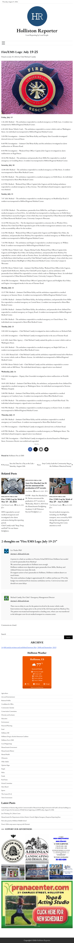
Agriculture (4, 693)
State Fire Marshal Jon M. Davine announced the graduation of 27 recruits (36, 485)
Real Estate (4, 780)
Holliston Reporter (37, 30)
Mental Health (5, 754)
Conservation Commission (9, 711)
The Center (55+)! (6, 794)
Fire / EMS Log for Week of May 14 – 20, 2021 (12, 500)
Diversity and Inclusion (8, 715)
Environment (5, 722)
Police (3, 772)
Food (2, 729)
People (3, 769)
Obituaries (4, 758)
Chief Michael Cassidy (28, 57)
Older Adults (5, 762)
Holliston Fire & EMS (16, 455)
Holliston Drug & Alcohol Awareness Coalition (14, 736)
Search (3, 634)
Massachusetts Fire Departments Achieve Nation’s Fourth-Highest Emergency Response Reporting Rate (30, 817)
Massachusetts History (7, 751)
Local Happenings (6, 744)
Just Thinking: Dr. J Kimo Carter (10, 813)
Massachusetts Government (9, 747)
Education (4, 718)
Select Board (4, 787)
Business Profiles (6, 700)
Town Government (6, 798)
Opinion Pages (5, 765)
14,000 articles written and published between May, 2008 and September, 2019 (28, 647)
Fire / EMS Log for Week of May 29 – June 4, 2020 (60, 500)
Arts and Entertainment (8, 697)
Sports (3, 790)
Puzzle (3, 776)
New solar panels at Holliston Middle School (14, 821)
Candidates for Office (7, 704)
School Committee (6, 783)
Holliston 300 (5, 733)
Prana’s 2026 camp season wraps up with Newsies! (15, 824)
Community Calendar (7, 708)
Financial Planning (6, 726)
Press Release (28, 491)
